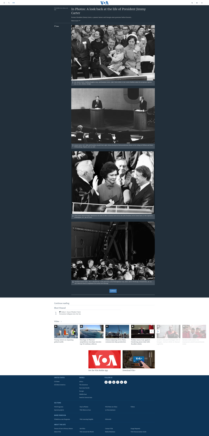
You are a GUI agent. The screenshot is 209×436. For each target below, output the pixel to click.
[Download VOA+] (139, 359)
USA (13, 3)
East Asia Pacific (84, 388)
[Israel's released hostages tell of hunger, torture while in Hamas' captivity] (168, 331)
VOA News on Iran (85, 410)
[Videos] (197, 3)
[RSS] (121, 382)
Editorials (108, 419)
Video (56, 321)
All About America (59, 385)
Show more (75, 21)
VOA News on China (111, 407)
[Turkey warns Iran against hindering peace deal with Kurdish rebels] (143, 331)
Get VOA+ (82, 428)
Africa (81, 381)
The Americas (83, 385)
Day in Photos (84, 407)
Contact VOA (109, 428)
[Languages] (192, 3)
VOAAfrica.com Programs (62, 419)
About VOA (57, 432)
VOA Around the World (87, 432)
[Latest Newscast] (202, 3)
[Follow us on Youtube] (113, 382)
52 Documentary (110, 410)
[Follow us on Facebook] (106, 382)
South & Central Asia (85, 397)
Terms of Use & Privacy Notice (63, 428)
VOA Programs (58, 407)
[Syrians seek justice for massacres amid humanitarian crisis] (194, 331)
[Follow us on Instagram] (117, 382)
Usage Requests (135, 428)
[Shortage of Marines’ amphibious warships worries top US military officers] (92, 331)
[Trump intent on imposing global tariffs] (66, 331)
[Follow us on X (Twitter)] (109, 382)
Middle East (83, 394)
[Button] (56, 26)
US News (57, 381)
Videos (133, 407)
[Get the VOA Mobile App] (104, 359)
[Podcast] (125, 382)
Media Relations (110, 432)
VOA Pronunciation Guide (138, 432)
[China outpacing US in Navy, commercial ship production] (117, 331)
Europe (81, 391)
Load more (113, 291)
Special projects (59, 410)
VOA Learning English (86, 419)
